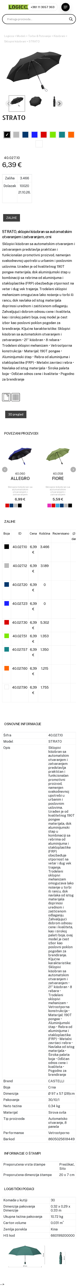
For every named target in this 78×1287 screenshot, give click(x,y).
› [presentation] (73, 469)
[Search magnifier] (71, 19)
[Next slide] (59, 103)
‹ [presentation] (5, 469)
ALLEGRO (20, 478)
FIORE (58, 478)
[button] (65, 7)
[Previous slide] (8, 103)
